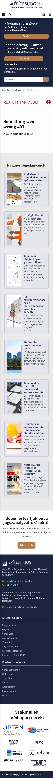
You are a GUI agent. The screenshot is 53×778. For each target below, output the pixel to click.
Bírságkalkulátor (34, 215)
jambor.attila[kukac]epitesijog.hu (22, 607)
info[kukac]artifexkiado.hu (19, 581)
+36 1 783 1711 (14, 585)
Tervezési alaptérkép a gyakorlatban (32, 259)
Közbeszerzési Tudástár (14, 655)
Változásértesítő (10, 670)
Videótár (6, 642)
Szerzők (6, 678)
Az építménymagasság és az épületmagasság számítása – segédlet (36, 304)
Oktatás (6, 695)
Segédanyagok (9, 646)
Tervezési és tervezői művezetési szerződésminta (34, 388)
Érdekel (26, 36)
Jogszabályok (9, 638)
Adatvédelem (8, 686)
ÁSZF (5, 682)
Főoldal (5, 90)
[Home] (26, 4)
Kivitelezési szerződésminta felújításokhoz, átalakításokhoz (34, 428)
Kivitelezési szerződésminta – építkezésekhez (35, 177)
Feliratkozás (23, 59)
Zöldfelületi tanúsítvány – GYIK (32, 345)
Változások (7, 634)
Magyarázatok (9, 625)
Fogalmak (16, 90)
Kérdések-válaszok (11, 650)
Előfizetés (7, 674)
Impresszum (8, 691)
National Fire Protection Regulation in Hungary (32, 469)
